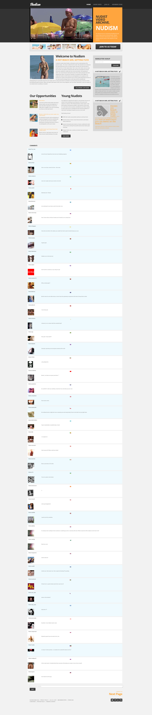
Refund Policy (41, 701)
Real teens (42, 100)
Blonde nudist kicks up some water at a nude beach (49, 115)
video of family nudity (113, 114)
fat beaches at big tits (104, 128)
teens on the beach (105, 122)
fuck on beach (105, 119)
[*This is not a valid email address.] (107, 62)
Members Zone (117, 4)
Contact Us (119, 691)
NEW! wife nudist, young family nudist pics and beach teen (75, 117)
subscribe (116, 65)
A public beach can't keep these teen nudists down (48, 129)
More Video (97, 4)
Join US (106, 4)
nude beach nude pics (100, 126)
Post (32, 689)
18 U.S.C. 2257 (53, 700)
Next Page (115, 694)
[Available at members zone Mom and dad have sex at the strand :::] (54, 46)
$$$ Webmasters (62, 700)
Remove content (50, 701)
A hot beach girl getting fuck (106, 71)
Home (89, 4)
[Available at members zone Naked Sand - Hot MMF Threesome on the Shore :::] (39, 46)
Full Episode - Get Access (82, 87)
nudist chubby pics (109, 126)
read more (66, 136)
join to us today (108, 46)
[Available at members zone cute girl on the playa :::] (69, 46)
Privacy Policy (44, 700)
